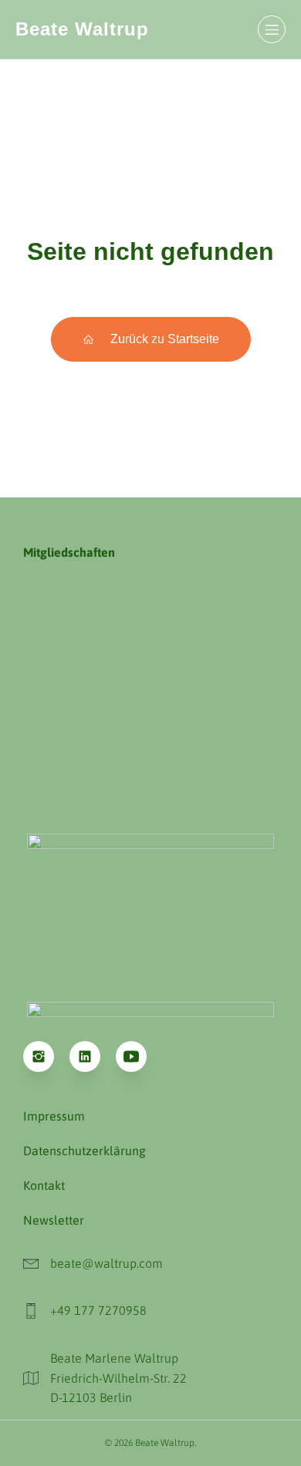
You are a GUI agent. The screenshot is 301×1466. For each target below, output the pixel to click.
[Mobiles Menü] (272, 29)
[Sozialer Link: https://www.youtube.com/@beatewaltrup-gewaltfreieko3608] (139, 1056)
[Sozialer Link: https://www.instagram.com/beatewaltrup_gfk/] (46, 1056)
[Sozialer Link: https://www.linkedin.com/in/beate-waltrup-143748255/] (92, 1056)
